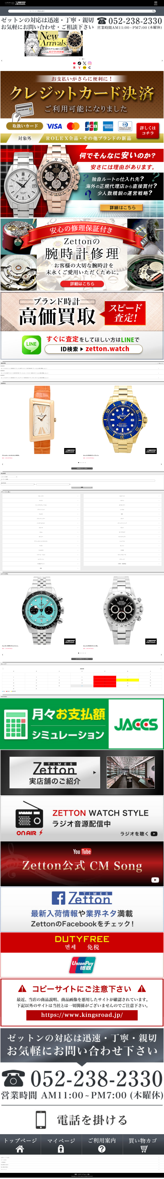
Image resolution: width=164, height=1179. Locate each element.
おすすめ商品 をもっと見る (82, 658)
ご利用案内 (3, 1162)
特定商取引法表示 (4, 1164)
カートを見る (3, 1159)
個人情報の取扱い (4, 1167)
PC (88, 1174)
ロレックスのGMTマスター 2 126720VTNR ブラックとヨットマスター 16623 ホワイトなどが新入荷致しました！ (25, 373)
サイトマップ (3, 1169)
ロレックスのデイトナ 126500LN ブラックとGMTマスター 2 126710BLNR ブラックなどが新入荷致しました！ (24, 368)
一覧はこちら (160, 363)
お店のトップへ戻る (5, 1157)
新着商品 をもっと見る (82, 468)
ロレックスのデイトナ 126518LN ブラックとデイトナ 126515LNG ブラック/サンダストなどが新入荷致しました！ (25, 377)
